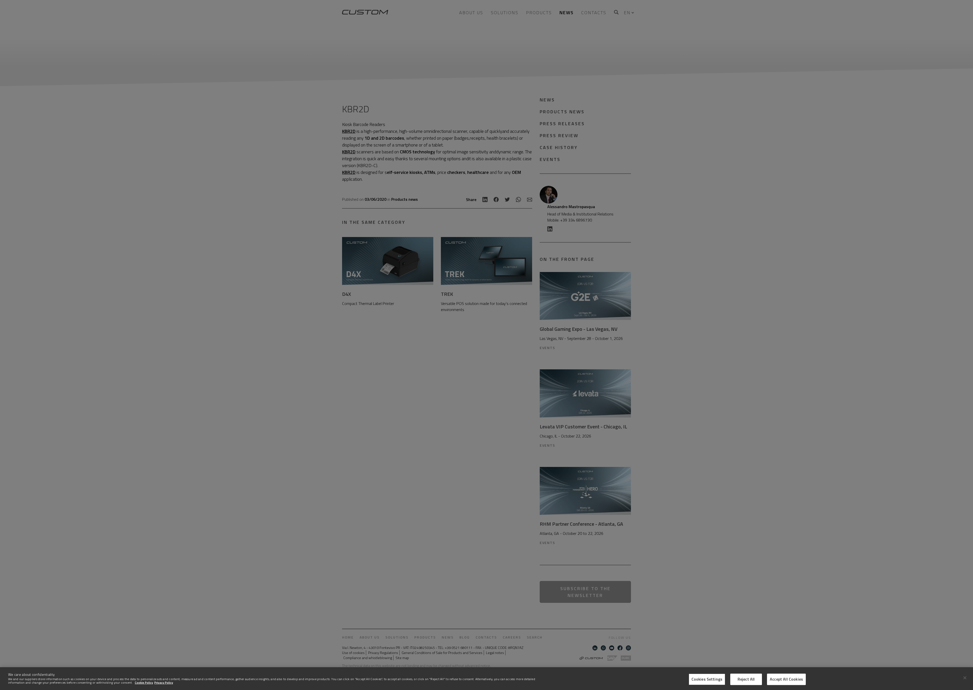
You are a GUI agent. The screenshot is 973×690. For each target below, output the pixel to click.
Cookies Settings (707, 679)
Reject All (746, 679)
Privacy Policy (163, 682)
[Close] (964, 677)
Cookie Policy (144, 682)
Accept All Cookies (786, 679)
